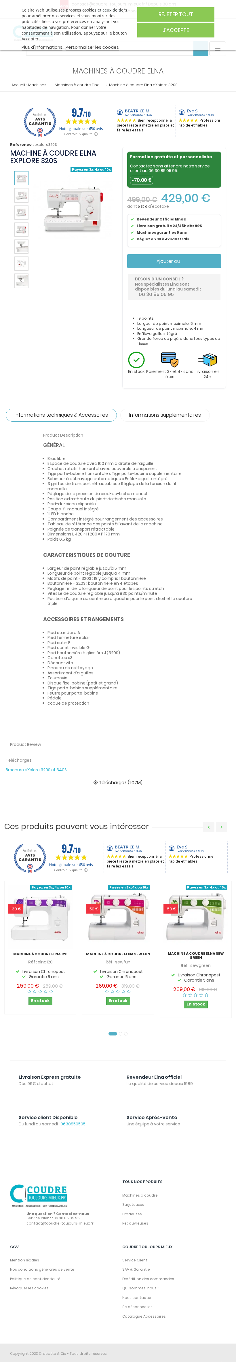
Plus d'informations (42, 47)
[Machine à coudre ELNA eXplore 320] (21, 178)
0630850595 (72, 1124)
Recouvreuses (135, 1223)
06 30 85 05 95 (163, 170)
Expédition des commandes (148, 1278)
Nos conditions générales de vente (42, 1269)
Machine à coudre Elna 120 (40, 954)
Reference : (22, 144)
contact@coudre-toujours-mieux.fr (60, 1223)
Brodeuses (132, 1214)
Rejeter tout (176, 14)
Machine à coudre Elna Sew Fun (118, 954)
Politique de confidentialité (35, 1278)
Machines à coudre (140, 1195)
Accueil (17, 85)
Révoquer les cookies (29, 1288)
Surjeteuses (133, 1204)
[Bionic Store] (39, 1195)
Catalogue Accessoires (144, 1316)
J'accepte (176, 30)
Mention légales (24, 1260)
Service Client (134, 1260)
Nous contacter (137, 1297)
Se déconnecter (137, 1306)
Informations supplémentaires (165, 415)
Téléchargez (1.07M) (120, 782)
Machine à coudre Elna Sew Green (196, 956)
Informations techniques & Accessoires (61, 415)
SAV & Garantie (136, 1269)
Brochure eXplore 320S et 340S (36, 770)
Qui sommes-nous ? (140, 1288)
